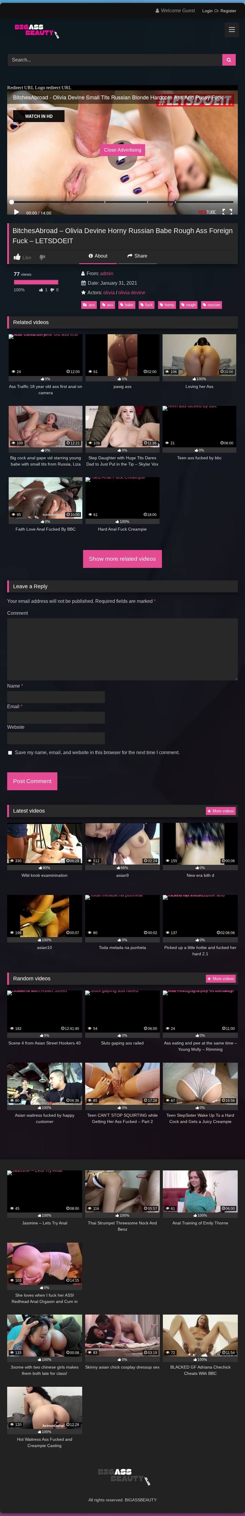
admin (106, 273)
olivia (109, 292)
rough (191, 305)
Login (207, 10)
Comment (17, 613)
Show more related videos (122, 559)
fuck (149, 305)
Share (140, 255)
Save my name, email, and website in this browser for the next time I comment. (97, 752)
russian (214, 305)
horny (169, 305)
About (100, 255)
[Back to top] (226, 1498)
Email (14, 706)
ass (92, 305)
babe (129, 305)
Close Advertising (122, 149)
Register (228, 10)
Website (15, 727)
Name (15, 685)
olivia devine (131, 292)
